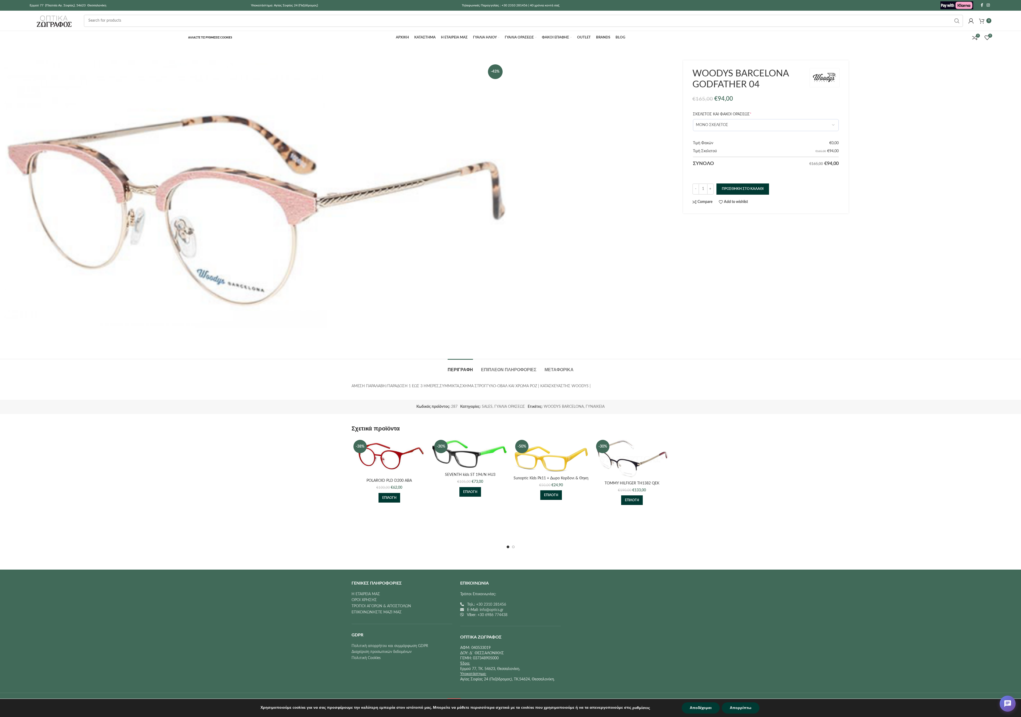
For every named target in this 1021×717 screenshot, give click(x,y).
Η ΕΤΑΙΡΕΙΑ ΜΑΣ (366, 594)
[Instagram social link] (988, 5)
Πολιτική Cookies (366, 658)
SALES (487, 407)
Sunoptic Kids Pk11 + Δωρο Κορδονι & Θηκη (551, 478)
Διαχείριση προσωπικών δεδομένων (382, 652)
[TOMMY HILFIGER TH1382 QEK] (632, 458)
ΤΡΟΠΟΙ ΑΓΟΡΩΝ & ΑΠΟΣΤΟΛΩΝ (381, 606)
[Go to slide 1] (508, 547)
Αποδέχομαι (701, 707)
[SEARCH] (957, 21)
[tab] (460, 367)
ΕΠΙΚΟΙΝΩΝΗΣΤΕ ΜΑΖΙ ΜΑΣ (377, 612)
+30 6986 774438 (492, 615)
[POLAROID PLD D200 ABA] (389, 457)
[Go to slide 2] (513, 547)
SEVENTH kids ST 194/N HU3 (470, 475)
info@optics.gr (491, 610)
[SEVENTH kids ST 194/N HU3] (470, 454)
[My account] (971, 20)
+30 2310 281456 (491, 604)
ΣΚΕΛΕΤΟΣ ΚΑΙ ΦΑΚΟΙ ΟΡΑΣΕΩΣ (722, 114)
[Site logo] (956, 5)
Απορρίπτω (740, 707)
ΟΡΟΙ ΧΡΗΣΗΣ (364, 600)
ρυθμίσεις (641, 707)
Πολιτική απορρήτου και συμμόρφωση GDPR (390, 646)
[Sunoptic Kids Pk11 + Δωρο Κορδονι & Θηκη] (551, 455)
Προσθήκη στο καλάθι (743, 189)
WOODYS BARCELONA (564, 407)
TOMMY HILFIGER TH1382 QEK (632, 483)
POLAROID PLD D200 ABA (389, 481)
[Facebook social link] (982, 5)
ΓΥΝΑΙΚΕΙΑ (595, 407)
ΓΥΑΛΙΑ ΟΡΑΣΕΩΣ (509, 407)
